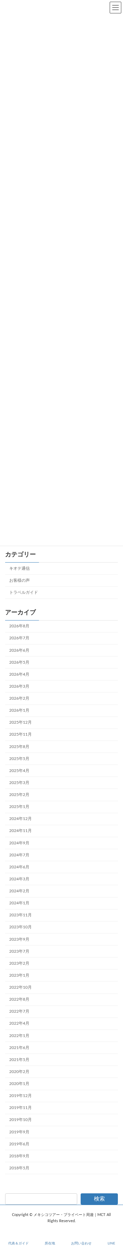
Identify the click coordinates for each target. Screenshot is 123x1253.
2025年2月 (19, 795)
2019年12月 (20, 1096)
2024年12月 (20, 819)
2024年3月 (19, 879)
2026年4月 (19, 674)
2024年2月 (19, 891)
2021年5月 (19, 1059)
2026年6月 (19, 650)
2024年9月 (19, 843)
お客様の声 (19, 580)
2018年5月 (19, 1168)
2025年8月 (19, 746)
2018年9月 (19, 1156)
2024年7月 (19, 855)
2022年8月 (19, 999)
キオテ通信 (19, 568)
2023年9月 (19, 939)
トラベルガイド (23, 592)
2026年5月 (19, 662)
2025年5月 (19, 758)
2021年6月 (19, 1047)
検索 (99, 1199)
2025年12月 (20, 722)
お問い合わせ (81, 1243)
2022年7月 (19, 1011)
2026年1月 (19, 710)
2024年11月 (20, 831)
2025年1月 (19, 807)
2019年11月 (20, 1108)
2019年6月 (19, 1144)
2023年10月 (20, 927)
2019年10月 (20, 1120)
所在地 (50, 1243)
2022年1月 (19, 1035)
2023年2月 (19, 963)
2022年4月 (19, 1023)
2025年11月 (20, 734)
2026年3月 (19, 686)
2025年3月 (19, 782)
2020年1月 (19, 1084)
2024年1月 (19, 903)
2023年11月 (20, 915)
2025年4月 (19, 770)
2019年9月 (19, 1132)
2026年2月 (19, 698)
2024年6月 (19, 867)
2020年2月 (19, 1071)
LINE (111, 1243)
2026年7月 (19, 638)
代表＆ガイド (18, 1243)
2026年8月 (19, 626)
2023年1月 (19, 975)
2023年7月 (19, 951)
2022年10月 (20, 987)
